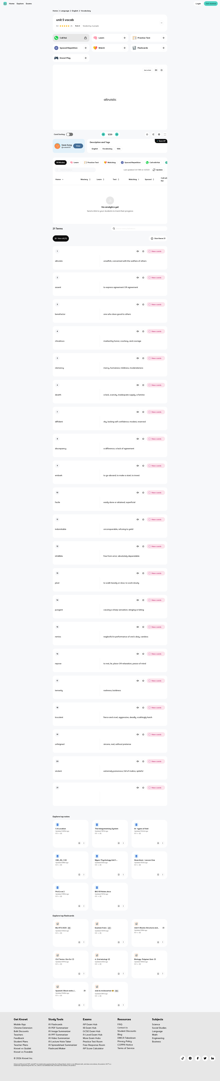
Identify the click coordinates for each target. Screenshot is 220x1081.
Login (198, 4)
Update (159, 170)
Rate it (77, 26)
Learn (76, 162)
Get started (211, 4)
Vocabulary (86, 11)
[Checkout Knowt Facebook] (198, 1058)
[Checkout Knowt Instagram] (190, 1058)
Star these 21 (159, 238)
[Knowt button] (161, 23)
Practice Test (93, 162)
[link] (70, 834)
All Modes (60, 162)
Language (65, 11)
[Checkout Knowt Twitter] (205, 1058)
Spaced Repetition (133, 162)
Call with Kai (155, 162)
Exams (29, 4)
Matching (112, 162)
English (75, 11)
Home (11, 4)
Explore (20, 4)
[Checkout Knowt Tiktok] (183, 1058)
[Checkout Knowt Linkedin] (212, 1058)
